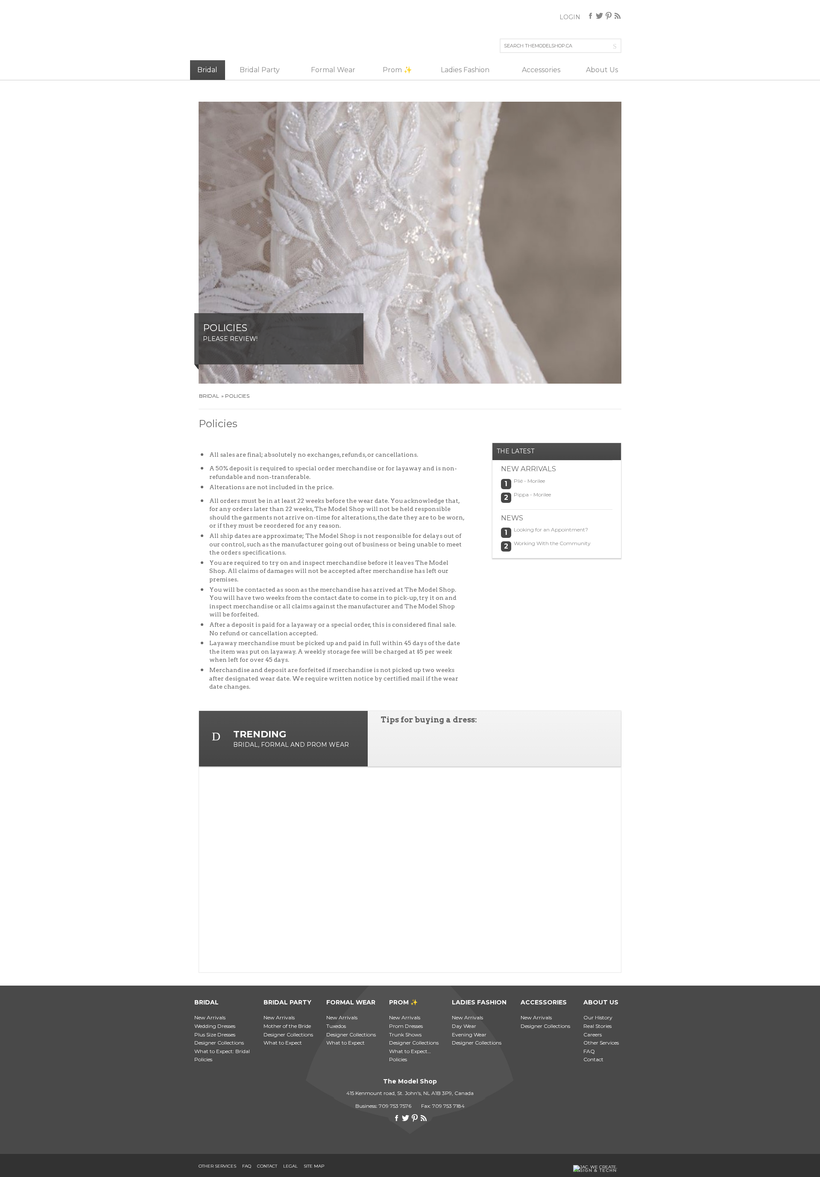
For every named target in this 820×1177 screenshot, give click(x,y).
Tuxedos (336, 1026)
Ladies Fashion (465, 70)
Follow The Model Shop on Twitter (599, 16)
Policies (237, 396)
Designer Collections (219, 1042)
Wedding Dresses (214, 1026)
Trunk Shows (405, 1034)
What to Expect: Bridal (222, 1051)
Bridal (207, 70)
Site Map (314, 1166)
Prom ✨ (397, 70)
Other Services (601, 1042)
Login (569, 17)
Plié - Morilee (529, 481)
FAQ (589, 1051)
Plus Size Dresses (214, 1034)
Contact (593, 1059)
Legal (290, 1166)
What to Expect (283, 1042)
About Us (602, 70)
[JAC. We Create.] (595, 1168)
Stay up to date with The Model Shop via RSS (617, 16)
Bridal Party (260, 70)
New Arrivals (210, 1017)
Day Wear (464, 1026)
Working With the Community (552, 543)
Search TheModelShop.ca (617, 46)
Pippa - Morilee (532, 494)
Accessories (541, 70)
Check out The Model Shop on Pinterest (608, 16)
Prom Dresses (406, 1026)
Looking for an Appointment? (551, 529)
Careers (592, 1034)
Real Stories (597, 1026)
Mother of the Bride (287, 1026)
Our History (597, 1017)
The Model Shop (225, 32)
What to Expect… (410, 1051)
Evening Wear (469, 1034)
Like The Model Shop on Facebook (590, 16)
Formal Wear (333, 70)
